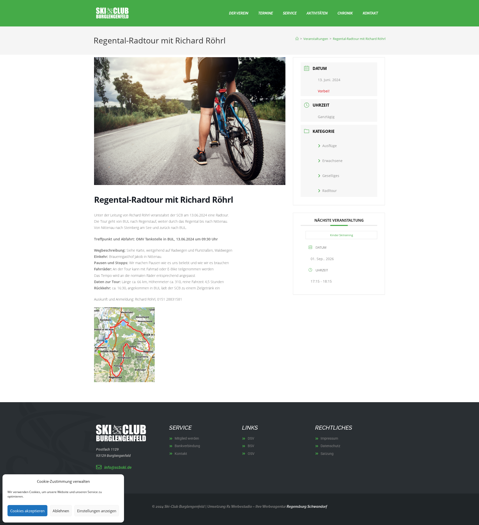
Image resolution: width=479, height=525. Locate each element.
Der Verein (238, 13)
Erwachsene (332, 160)
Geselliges (330, 175)
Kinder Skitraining (341, 235)
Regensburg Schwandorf (306, 507)
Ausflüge (329, 145)
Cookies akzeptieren (27, 510)
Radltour (329, 190)
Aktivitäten (317, 13)
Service (290, 13)
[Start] (297, 38)
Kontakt (370, 13)
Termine (265, 13)
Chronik (345, 13)
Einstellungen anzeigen (96, 510)
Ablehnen (61, 510)
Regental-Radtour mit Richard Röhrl (359, 38)
